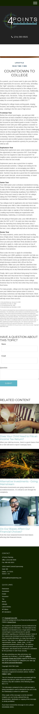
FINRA (4, 674)
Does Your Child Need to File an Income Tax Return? (18, 438)
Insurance (5, 596)
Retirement (5, 588)
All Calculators (6, 612)
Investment (5, 591)
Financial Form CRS (11, 618)
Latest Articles (6, 607)
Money (4, 601)
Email (4, 356)
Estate (4, 594)
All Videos (5, 609)
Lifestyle (4, 604)
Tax (3, 599)
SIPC (9, 674)
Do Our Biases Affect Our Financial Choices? (15, 530)
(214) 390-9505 (21, 37)
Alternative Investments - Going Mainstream (19, 483)
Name (4, 344)
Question (3, 368)
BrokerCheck (12, 622)
